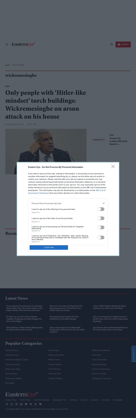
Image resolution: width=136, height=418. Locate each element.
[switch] (100, 209)
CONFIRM (49, 248)
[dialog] (68, 209)
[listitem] (68, 203)
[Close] (113, 167)
